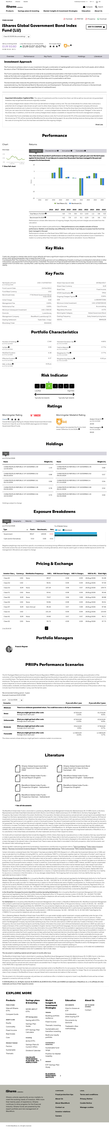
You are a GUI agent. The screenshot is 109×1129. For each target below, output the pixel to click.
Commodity (10, 1027)
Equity (8, 1023)
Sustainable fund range (52, 1049)
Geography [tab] (17, 521)
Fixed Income (11, 1030)
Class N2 (7, 597)
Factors (9, 1046)
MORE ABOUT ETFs (31, 1010)
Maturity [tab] (28, 521)
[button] (96, 7)
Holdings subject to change (12, 503)
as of (4, 700)
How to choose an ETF (72, 1010)
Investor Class (8, 573)
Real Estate (10, 1034)
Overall (5, 419)
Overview (10, 56)
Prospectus (91, 19)
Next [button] (48, 628)
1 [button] (46, 628)
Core (8, 1038)
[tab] (14, 156)
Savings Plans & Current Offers (32, 1046)
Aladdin (26, 1)
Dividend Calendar (33, 1051)
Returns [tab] (33, 145)
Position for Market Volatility (53, 1055)
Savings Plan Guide (31, 1025)
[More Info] (59, 45)
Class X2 (7, 616)
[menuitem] (10, 11)
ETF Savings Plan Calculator (33, 1031)
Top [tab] (5, 453)
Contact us (59, 1107)
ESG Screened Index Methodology (48, 849)
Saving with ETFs (32, 1020)
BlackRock (9, 1)
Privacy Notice (86, 1099)
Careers (58, 1116)
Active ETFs (30, 1041)
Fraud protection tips (64, 1094)
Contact (88, 1010)
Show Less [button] (99, 124)
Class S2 (7, 612)
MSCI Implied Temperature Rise (85, 849)
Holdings (81, 56)
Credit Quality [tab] (41, 521)
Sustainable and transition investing (53, 1030)
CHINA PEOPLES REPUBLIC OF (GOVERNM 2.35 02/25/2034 (74, 468)
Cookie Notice (86, 1103)
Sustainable (10, 1050)
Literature (98, 56)
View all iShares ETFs (12, 1010)
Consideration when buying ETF (72, 1016)
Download (103, 19)
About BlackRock (62, 1103)
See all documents (24, 806)
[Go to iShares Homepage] (14, 6)
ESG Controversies (67, 849)
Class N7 (7, 607)
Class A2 (7, 578)
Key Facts (48, 56)
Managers (65, 56)
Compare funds (12, 1014)
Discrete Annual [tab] (51, 151)
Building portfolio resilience (52, 1017)
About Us (59, 1099)
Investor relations (62, 1112)
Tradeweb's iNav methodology (71, 1027)
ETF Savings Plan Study (52, 1066)
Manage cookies (87, 1107)
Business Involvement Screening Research (22, 849)
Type (5, 529)
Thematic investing (53, 1025)
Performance (29, 56)
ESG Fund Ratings (79, 846)
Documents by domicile (71, 1022)
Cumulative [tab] (80, 151)
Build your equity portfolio (52, 1036)
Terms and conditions (89, 1094)
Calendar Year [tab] (36, 151)
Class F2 (7, 592)
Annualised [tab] (66, 151)
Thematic (10, 1054)
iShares (17, 1)
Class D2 (7, 583)
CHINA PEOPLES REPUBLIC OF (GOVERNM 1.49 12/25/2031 (21, 468)
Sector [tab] (6, 521)
